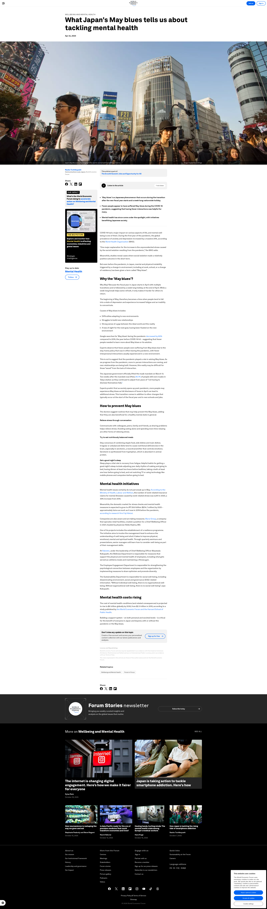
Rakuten (106, 551)
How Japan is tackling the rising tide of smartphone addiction (184, 827)
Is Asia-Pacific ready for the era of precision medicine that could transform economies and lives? (115, 828)
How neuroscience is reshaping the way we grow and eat (81, 827)
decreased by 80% (154, 336)
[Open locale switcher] (3, 903)
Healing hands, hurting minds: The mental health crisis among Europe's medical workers (150, 828)
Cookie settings (248, 904)
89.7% (138, 377)
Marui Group (150, 519)
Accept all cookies (248, 898)
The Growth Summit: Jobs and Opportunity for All (121, 174)
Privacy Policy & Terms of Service (133, 896)
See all (198, 731)
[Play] (104, 185)
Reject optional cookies (248, 892)
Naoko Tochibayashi (73, 170)
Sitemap (133, 899)
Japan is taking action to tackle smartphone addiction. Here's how (163, 783)
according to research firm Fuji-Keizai (116, 513)
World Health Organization (116, 242)
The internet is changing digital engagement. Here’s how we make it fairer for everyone (98, 785)
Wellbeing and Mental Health (80, 15)
